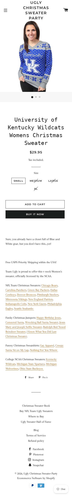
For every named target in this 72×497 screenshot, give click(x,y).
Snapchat (38, 465)
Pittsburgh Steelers (48, 294)
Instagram (38, 460)
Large (53, 180)
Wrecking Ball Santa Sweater (41, 322)
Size (36, 173)
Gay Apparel (47, 345)
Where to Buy (36, 416)
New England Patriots (40, 299)
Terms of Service (36, 435)
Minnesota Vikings (16, 299)
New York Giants (37, 304)
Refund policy (36, 440)
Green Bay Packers (38, 290)
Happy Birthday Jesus (49, 317)
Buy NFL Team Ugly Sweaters (36, 411)
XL (36, 188)
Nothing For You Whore (44, 350)
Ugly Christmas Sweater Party (36, 10)
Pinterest (37, 454)
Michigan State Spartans (31, 364)
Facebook (38, 449)
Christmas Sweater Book (36, 405)
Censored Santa (15, 322)
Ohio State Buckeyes (32, 368)
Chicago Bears (49, 285)
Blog (36, 430)
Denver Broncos (26, 294)
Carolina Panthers (16, 290)
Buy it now (35, 214)
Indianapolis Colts (16, 304)
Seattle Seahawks (24, 308)
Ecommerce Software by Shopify (36, 478)
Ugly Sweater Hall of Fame (36, 421)
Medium (36, 180)
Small (18, 180)
